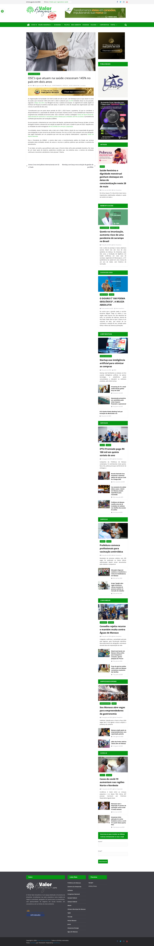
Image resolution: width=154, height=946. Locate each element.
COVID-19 (34, 25)
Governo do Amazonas (74, 886)
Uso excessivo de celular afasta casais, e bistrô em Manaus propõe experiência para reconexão (118, 490)
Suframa (70, 890)
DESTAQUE (111, 622)
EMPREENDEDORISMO (105, 703)
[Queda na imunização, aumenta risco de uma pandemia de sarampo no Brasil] (113, 217)
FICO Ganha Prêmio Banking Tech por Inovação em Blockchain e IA (111, 412)
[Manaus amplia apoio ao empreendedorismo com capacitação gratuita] (104, 733)
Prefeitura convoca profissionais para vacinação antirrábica (111, 548)
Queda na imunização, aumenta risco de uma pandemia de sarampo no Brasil (112, 236)
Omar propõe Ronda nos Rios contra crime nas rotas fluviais (58, 3)
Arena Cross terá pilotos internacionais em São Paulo (43, 166)
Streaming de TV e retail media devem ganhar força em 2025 (118, 388)
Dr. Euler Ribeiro (104, 227)
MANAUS (102, 445)
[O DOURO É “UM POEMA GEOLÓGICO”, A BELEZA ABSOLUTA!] (113, 284)
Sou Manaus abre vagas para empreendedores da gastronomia (112, 710)
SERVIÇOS (108, 445)
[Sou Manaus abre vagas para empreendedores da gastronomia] (113, 693)
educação (48, 85)
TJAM (69, 913)
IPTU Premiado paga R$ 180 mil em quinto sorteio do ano (112, 452)
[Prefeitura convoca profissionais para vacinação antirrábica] (113, 531)
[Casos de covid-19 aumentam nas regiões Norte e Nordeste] (113, 764)
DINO (30, 85)
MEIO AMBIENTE (76, 25)
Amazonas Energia (73, 928)
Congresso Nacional (74, 894)
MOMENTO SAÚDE (115, 227)
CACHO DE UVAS (103, 294)
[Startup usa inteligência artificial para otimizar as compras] (113, 345)
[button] (2, 11)
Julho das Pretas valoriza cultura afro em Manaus (118, 742)
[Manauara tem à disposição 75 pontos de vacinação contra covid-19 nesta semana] (104, 808)
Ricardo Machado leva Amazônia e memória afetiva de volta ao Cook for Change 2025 (118, 476)
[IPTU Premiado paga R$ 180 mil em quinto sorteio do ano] (113, 434)
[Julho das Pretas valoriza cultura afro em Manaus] (104, 744)
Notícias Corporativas (34, 74)
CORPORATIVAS (104, 25)
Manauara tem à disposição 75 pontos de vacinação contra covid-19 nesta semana (118, 806)
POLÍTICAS (65, 85)
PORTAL (113, 25)
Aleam (69, 905)
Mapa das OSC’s (40, 103)
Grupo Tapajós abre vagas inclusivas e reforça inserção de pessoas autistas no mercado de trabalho (117, 587)
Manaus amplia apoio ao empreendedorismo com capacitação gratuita (118, 732)
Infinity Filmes (92, 886)
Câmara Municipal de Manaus (77, 909)
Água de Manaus (73, 932)
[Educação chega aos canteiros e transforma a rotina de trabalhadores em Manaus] (104, 574)
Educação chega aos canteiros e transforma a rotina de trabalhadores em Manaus (118, 572)
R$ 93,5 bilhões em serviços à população (61, 126)
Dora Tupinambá (118, 789)
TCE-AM (70, 917)
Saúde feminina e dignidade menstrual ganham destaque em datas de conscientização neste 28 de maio (113, 178)
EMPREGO (102, 541)
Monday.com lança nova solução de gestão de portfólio (77, 166)
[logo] (41, 882)
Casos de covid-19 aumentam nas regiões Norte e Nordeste (112, 782)
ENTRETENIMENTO (57, 85)
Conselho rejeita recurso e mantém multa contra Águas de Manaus (113, 629)
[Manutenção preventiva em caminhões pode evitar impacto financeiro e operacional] (104, 402)
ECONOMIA (57, 25)
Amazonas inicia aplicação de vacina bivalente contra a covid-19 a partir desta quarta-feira (118, 820)
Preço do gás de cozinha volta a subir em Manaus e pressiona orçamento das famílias (118, 669)
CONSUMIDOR (103, 622)
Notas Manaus (72, 920)
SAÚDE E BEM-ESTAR (74, 85)
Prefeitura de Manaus (74, 883)
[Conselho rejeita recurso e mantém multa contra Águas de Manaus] (113, 612)
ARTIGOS (102, 166)
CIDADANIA (85, 25)
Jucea (69, 924)
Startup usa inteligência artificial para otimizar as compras (112, 363)
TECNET (90, 883)
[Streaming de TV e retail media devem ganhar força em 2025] (104, 390)
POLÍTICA (67, 25)
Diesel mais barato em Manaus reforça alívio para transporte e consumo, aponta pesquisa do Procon (118, 654)
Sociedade (83, 85)
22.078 (71, 101)
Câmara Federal (72, 902)
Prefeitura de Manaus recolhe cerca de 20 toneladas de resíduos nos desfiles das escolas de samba (118, 506)
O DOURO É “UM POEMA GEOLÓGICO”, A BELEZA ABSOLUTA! (112, 301)
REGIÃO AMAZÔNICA (44, 25)
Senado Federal (72, 898)
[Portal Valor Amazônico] (28, 25)
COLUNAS (93, 25)
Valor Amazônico (117, 190)
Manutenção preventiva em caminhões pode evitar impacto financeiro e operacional (118, 401)
